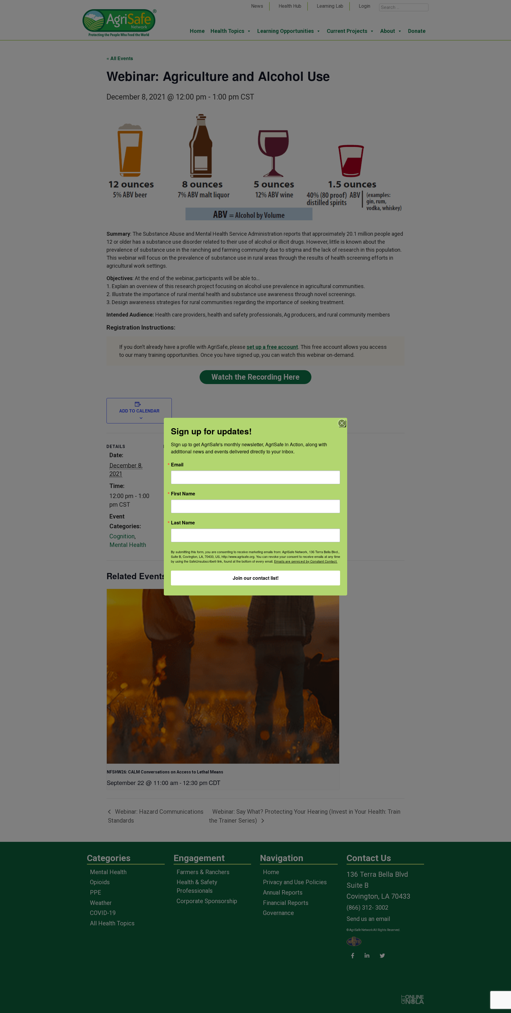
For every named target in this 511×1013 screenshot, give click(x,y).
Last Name (183, 522)
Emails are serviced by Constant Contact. (305, 562)
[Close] (341, 423)
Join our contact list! (256, 577)
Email (177, 464)
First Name (183, 493)
